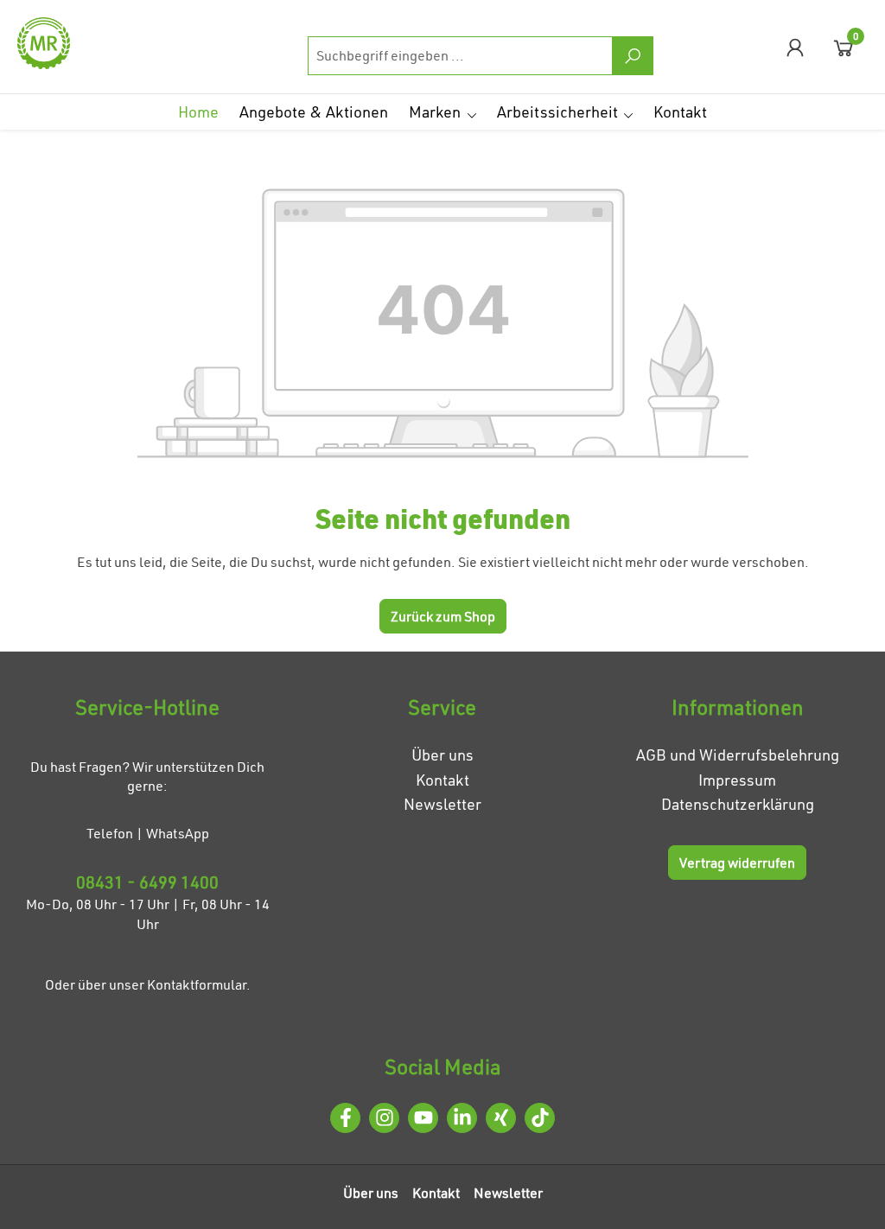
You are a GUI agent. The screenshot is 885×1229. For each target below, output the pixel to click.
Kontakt (442, 780)
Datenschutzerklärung (737, 804)
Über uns (442, 755)
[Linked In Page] (462, 1118)
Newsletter (442, 804)
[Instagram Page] (384, 1118)
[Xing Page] (501, 1118)
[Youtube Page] (423, 1118)
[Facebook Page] (345, 1118)
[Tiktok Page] (540, 1118)
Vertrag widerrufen (737, 862)
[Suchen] (632, 55)
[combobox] (460, 55)
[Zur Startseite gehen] (103, 43)
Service (442, 707)
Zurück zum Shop (443, 616)
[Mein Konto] (795, 47)
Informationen (738, 707)
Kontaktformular (196, 984)
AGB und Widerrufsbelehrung (737, 755)
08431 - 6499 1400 (147, 882)
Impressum (737, 780)
